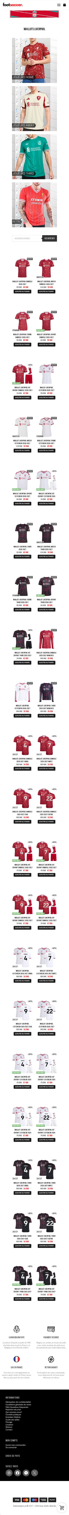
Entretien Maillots (13, 1417)
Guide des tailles (12, 1420)
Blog (7, 1432)
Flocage (9, 1422)
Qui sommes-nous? (14, 1412)
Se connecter (11, 1447)
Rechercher (50, 238)
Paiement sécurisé (13, 1410)
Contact (9, 1430)
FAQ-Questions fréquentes (17, 1407)
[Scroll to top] (38, 1501)
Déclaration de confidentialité (18, 1402)
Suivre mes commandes (16, 1445)
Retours (9, 1427)
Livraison (9, 1424)
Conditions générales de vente (18, 1405)
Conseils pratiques (13, 1415)
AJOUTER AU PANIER (22, 291)
